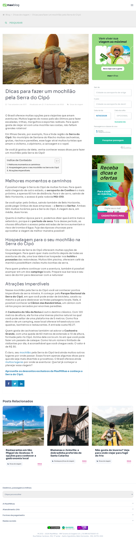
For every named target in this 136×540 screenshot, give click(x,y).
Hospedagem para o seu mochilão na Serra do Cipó (34, 167)
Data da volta (120, 110)
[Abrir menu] (132, 5)
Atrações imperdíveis (19, 170)
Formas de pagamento (14, 515)
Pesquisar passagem (113, 140)
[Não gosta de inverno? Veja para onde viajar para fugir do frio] (112, 426)
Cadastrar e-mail (112, 215)
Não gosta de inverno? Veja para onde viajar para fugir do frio (112, 453)
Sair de (97, 87)
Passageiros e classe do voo (105, 126)
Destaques (58, 461)
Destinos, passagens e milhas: (17, 488)
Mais (40, 464)
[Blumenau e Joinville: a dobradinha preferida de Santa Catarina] (68, 426)
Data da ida (98, 110)
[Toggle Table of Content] (56, 161)
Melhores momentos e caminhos (24, 164)
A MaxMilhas (9, 504)
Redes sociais (9, 521)
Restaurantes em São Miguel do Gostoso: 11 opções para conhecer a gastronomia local (21, 454)
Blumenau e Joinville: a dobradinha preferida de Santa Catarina (66, 453)
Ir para (96, 99)
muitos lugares (14, 362)
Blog (8, 14)
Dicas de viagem (21, 14)
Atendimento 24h (11, 509)
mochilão (25, 352)
